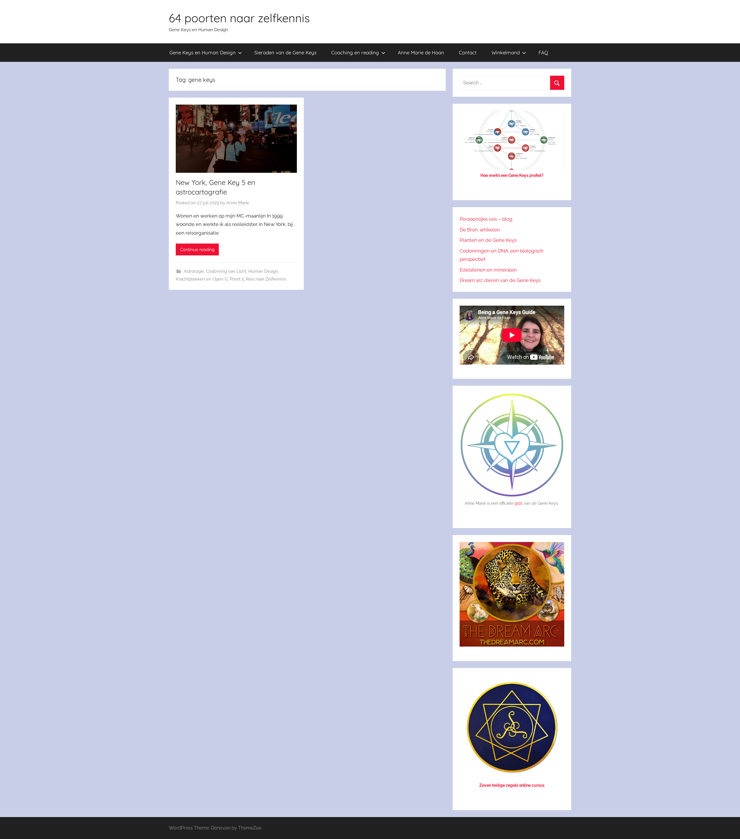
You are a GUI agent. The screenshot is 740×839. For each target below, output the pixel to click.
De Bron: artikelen (480, 230)
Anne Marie (237, 202)
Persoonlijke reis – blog (486, 219)
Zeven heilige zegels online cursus (512, 785)
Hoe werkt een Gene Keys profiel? (511, 175)
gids (519, 503)
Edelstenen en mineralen (488, 270)
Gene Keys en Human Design (202, 52)
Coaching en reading (355, 52)
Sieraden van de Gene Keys (285, 52)
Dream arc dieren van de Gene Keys (500, 280)
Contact (468, 52)
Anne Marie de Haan (421, 52)
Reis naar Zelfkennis (266, 279)
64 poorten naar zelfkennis (239, 18)
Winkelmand (505, 52)
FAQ (543, 52)
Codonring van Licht (226, 271)
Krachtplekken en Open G (202, 279)
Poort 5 (237, 279)
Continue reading (197, 249)
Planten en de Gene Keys (488, 240)
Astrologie (194, 271)
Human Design (263, 271)
